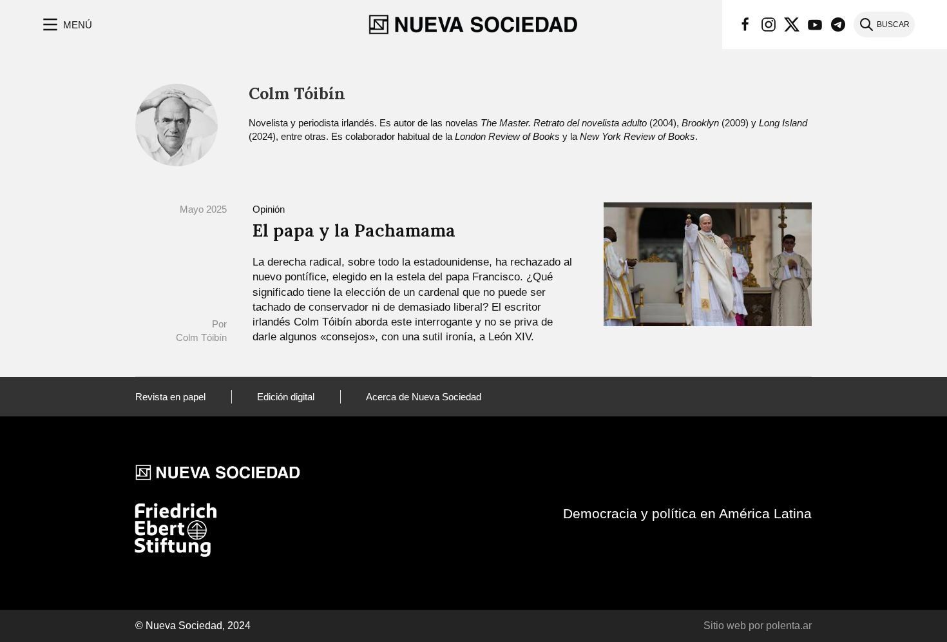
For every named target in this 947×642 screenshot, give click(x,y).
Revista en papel (170, 396)
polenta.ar (789, 625)
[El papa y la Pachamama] (708, 263)
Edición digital (285, 396)
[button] (66, 24)
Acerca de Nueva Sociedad (423, 396)
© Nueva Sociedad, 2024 (193, 625)
